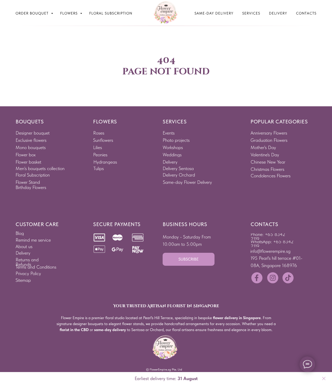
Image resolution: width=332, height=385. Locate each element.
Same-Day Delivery (214, 13)
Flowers (69, 13)
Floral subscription (110, 13)
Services (251, 13)
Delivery (278, 13)
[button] (189, 259)
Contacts (306, 13)
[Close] (324, 379)
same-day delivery (110, 329)
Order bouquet (33, 13)
